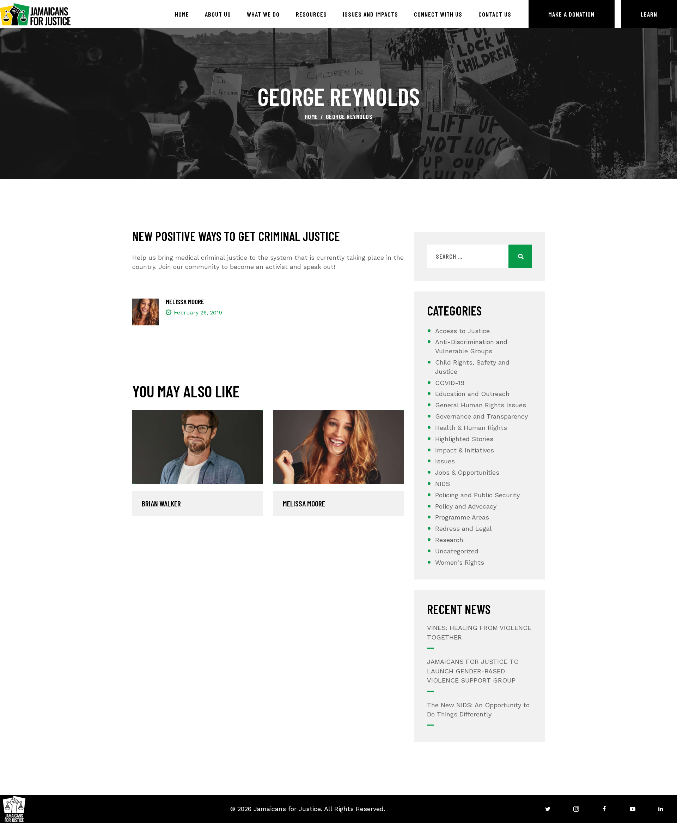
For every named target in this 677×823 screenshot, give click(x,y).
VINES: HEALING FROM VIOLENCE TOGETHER (479, 632)
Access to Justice (462, 331)
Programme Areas (462, 517)
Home (311, 116)
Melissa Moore (304, 503)
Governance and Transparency (481, 416)
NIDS (442, 483)
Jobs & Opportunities (467, 472)
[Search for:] (479, 256)
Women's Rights (459, 562)
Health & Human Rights (471, 427)
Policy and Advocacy (465, 506)
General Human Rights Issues (480, 405)
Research (449, 539)
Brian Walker (161, 503)
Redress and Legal (463, 528)
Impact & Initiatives (464, 450)
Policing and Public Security (477, 495)
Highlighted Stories (464, 439)
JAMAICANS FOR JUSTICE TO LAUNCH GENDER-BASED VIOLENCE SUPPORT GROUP (473, 671)
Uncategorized (456, 551)
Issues (445, 461)
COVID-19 (449, 382)
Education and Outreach (472, 393)
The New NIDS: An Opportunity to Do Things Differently (478, 709)
